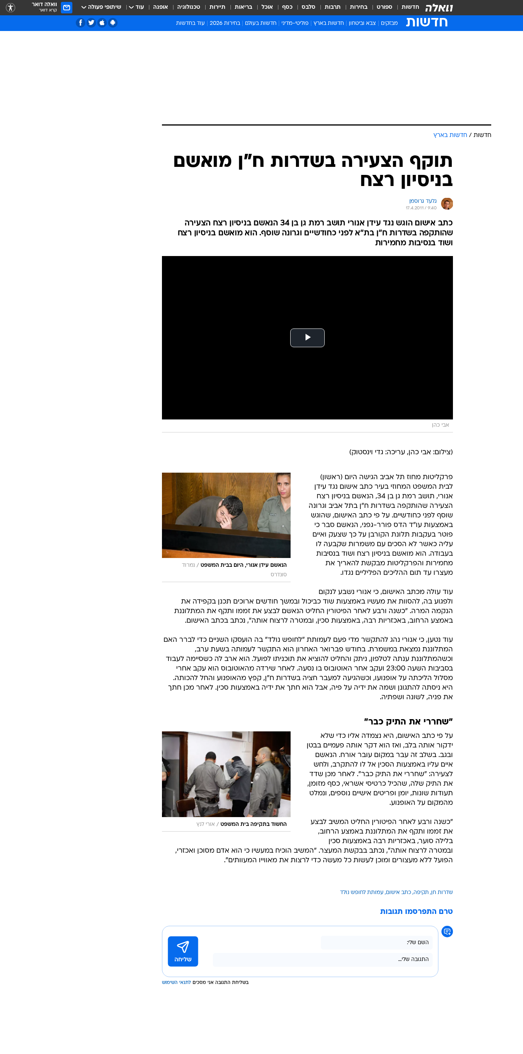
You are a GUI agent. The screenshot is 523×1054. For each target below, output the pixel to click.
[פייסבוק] (80, 23)
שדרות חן (442, 892)
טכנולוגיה (188, 7)
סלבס (308, 7)
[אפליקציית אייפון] (102, 23)
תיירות (217, 7)
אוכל (267, 7)
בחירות (359, 7)
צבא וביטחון (362, 23)
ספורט (384, 7)
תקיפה (421, 892)
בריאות (243, 7)
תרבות (333, 7)
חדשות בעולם (260, 23)
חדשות (410, 7)
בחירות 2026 (225, 23)
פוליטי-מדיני (295, 23)
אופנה (160, 7)
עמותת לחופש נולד (362, 892)
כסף (287, 7)
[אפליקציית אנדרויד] (113, 23)
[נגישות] (10, 8)
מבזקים (389, 23)
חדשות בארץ (329, 23)
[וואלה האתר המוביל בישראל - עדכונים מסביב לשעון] (439, 7)
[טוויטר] (91, 23)
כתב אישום (398, 892)
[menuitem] (405, 7)
